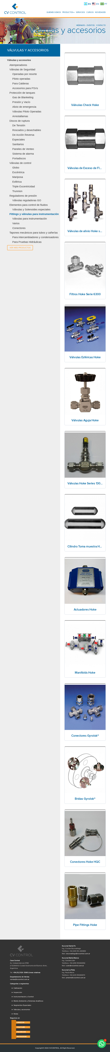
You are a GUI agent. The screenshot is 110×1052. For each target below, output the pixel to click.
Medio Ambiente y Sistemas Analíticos (27, 1001)
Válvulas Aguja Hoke (85, 420)
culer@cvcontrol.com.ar (75, 966)
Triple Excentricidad (23, 186)
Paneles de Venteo (23, 149)
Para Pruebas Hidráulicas (27, 242)
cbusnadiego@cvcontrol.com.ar (78, 954)
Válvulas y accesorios (19, 60)
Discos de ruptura (19, 120)
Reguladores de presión (23, 195)
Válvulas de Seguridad (22, 69)
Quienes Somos (54, 12)
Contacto (101, 25)
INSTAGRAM (21, 1037)
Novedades (100, 12)
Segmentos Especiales (21, 1005)
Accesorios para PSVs (25, 88)
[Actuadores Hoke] (85, 581)
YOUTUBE (21, 1027)
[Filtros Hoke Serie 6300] (85, 265)
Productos (67, 12)
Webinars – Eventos (85, 25)
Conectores (18, 228)
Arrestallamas (20, 116)
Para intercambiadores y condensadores (35, 237)
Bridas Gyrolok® (85, 798)
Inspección (16, 992)
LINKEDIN (20, 1022)
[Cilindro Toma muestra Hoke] (85, 518)
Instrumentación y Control (22, 997)
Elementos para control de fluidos (28, 205)
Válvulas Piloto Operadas (26, 111)
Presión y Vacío (21, 102)
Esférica (17, 181)
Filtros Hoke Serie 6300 (85, 294)
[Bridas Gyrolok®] (85, 770)
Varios (15, 223)
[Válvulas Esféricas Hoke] (85, 329)
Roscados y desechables (26, 130)
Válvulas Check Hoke (85, 105)
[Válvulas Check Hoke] (85, 76)
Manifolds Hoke (85, 672)
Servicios (80, 12)
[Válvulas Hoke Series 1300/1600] (85, 455)
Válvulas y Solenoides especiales (31, 209)
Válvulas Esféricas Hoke (85, 357)
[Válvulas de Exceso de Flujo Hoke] (85, 139)
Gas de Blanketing (22, 97)
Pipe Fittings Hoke (85, 925)
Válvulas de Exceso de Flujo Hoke (85, 168)
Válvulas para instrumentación (29, 218)
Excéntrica (18, 172)
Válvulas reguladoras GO (26, 200)
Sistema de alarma (23, 153)
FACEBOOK (21, 1032)
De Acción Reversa (23, 134)
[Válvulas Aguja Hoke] (85, 392)
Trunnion (17, 191)
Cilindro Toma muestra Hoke (85, 546)
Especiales (18, 139)
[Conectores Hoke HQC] (85, 833)
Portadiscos (19, 158)
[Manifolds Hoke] (85, 644)
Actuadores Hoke (85, 609)
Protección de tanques (22, 92)
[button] (101, 1043)
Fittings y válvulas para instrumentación (34, 214)
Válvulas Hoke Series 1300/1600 (85, 483)
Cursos (90, 12)
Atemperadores (18, 65)
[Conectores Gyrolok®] (85, 707)
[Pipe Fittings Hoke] (85, 896)
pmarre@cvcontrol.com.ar (75, 978)
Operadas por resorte (24, 74)
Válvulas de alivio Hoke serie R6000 (85, 231)
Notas (14, 1014)
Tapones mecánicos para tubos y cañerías (33, 232)
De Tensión (18, 125)
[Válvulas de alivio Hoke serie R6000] (85, 202)
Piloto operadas (21, 78)
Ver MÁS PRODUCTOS (20, 248)
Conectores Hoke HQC (85, 862)
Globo (15, 167)
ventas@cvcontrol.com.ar (19, 979)
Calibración (16, 988)
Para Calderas (20, 83)
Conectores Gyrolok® (85, 735)
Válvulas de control (20, 163)
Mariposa (17, 177)
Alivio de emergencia (24, 106)
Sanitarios (18, 144)
